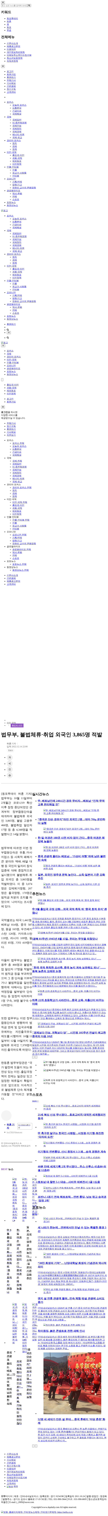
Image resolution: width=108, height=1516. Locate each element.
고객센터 (11, 92)
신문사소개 (12, 43)
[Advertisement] (55, 619)
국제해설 (16, 114)
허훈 (9, 21)
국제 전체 (17, 461)
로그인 (10, 71)
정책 (14, 149)
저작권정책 (12, 61)
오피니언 (11, 179)
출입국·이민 (18, 155)
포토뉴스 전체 (19, 564)
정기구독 (11, 89)
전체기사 (11, 80)
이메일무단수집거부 (17, 1477)
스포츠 (15, 199)
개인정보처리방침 (16, 52)
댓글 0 (10, 750)
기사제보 (11, 83)
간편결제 (11, 86)
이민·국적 (11, 152)
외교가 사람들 (19, 173)
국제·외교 (17, 137)
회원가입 (11, 74)
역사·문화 (17, 193)
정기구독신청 (13, 1466)
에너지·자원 (18, 134)
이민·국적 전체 (19, 502)
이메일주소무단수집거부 (19, 55)
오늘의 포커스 (19, 105)
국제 (9, 117)
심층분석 (16, 108)
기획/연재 (17, 182)
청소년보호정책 (14, 58)
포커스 (10, 102)
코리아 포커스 (14, 140)
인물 (14, 170)
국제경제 (16, 131)
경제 (14, 146)
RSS (16, 1486)
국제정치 (16, 128)
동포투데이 (12, 18)
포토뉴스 (11, 202)
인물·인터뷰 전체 (20, 520)
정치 (14, 143)
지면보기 (11, 435)
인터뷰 (15, 176)
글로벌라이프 (13, 190)
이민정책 (16, 164)
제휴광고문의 (13, 46)
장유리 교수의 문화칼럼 (24, 187)
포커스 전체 (18, 443)
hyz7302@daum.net (14, 1132)
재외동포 (16, 161)
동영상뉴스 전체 (20, 570)
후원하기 (11, 77)
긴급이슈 (16, 111)
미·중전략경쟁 (19, 123)
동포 (9, 27)
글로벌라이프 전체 (21, 549)
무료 (9, 30)
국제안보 (16, 125)
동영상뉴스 (12, 205)
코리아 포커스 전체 (22, 487)
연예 (14, 196)
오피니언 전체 (19, 534)
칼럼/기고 (17, 184)
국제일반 (16, 120)
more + (35, 1101)
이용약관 (11, 49)
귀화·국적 (17, 158)
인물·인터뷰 (13, 167)
